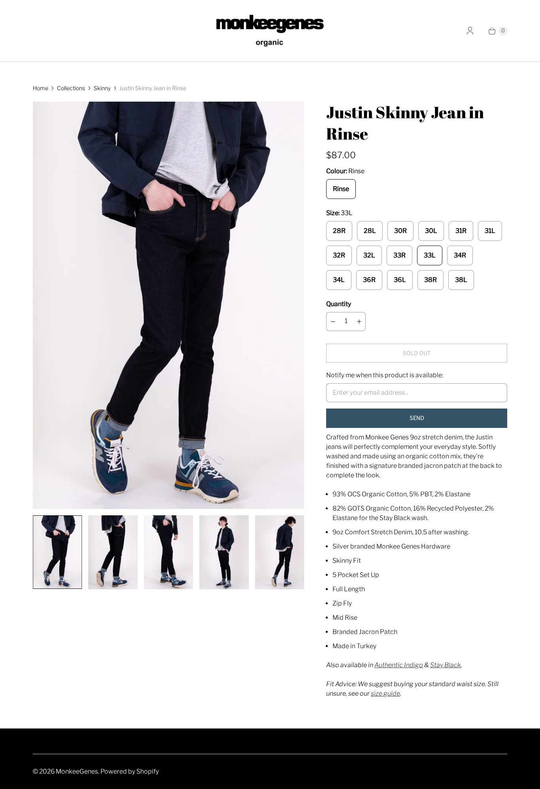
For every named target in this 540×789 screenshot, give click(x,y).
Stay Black (445, 665)
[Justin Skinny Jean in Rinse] (168, 305)
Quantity (338, 304)
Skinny (102, 88)
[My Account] (470, 30)
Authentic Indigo (398, 665)
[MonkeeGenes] (270, 30)
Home (40, 88)
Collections (71, 88)
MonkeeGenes (77, 771)
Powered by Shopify (129, 771)
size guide (385, 693)
